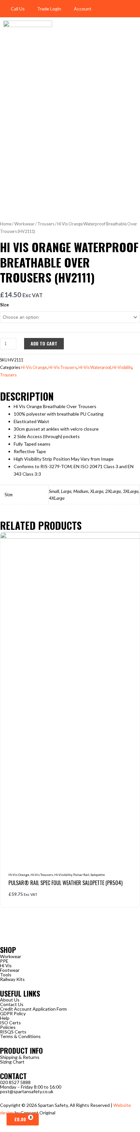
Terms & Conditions (20, 1036)
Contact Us (11, 1004)
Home (5, 223)
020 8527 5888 (15, 1082)
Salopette (98, 875)
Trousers (45, 223)
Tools (5, 974)
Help (4, 1018)
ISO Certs (10, 1022)
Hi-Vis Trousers (63, 367)
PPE (4, 961)
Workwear (24, 223)
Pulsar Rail (81, 875)
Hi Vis (6, 965)
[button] (132, 8)
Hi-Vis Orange (34, 367)
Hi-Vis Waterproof (94, 367)
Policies (8, 1027)
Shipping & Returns (19, 1057)
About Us (10, 999)
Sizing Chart (12, 1061)
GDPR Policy (13, 1013)
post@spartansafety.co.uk (26, 1091)
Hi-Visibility (122, 367)
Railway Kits (12, 979)
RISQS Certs (13, 1031)
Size (4, 304)
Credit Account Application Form (33, 1009)
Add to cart (44, 343)
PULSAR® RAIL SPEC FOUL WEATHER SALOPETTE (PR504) (65, 883)
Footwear (10, 970)
